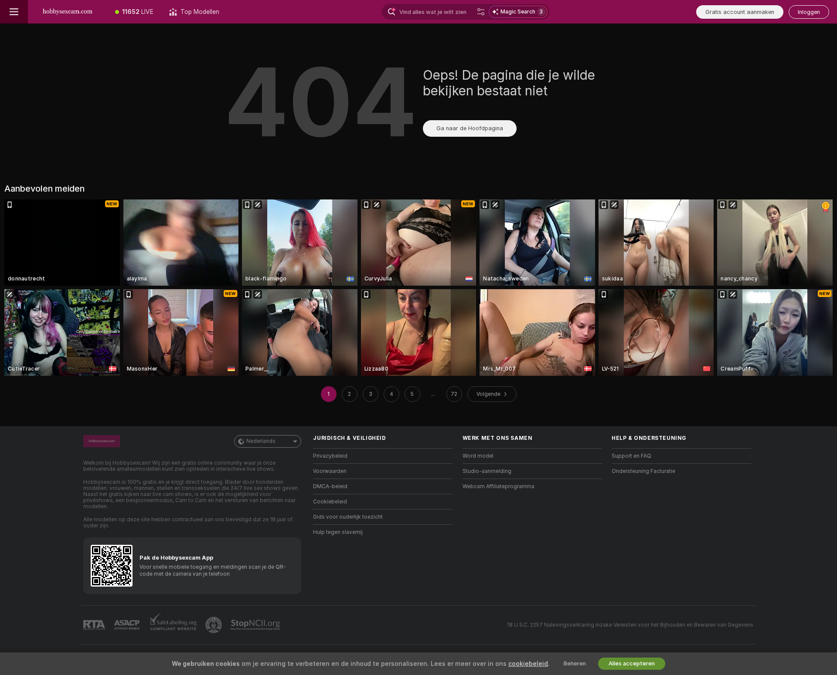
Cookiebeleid (330, 502)
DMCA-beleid (330, 486)
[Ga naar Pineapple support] (214, 625)
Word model (478, 456)
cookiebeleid (528, 663)
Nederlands (261, 441)
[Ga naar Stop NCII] (256, 625)
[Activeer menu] (14, 12)
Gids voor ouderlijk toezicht (348, 517)
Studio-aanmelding (487, 471)
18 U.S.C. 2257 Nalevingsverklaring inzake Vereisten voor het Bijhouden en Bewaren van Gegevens (630, 625)
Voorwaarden (330, 471)
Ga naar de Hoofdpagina (469, 128)
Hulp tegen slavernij (338, 532)
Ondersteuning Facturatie (643, 471)
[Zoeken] (481, 12)
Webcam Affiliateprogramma (498, 486)
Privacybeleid (330, 456)
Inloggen (809, 12)
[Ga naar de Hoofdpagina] (67, 12)
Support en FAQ (631, 456)
